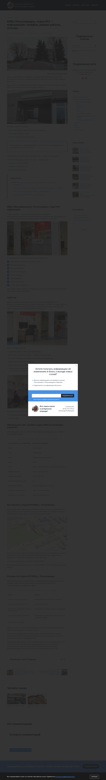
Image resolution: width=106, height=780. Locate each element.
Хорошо (94, 777)
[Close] (76, 366)
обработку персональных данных (50, 399)
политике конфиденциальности (65, 776)
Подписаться (67, 395)
